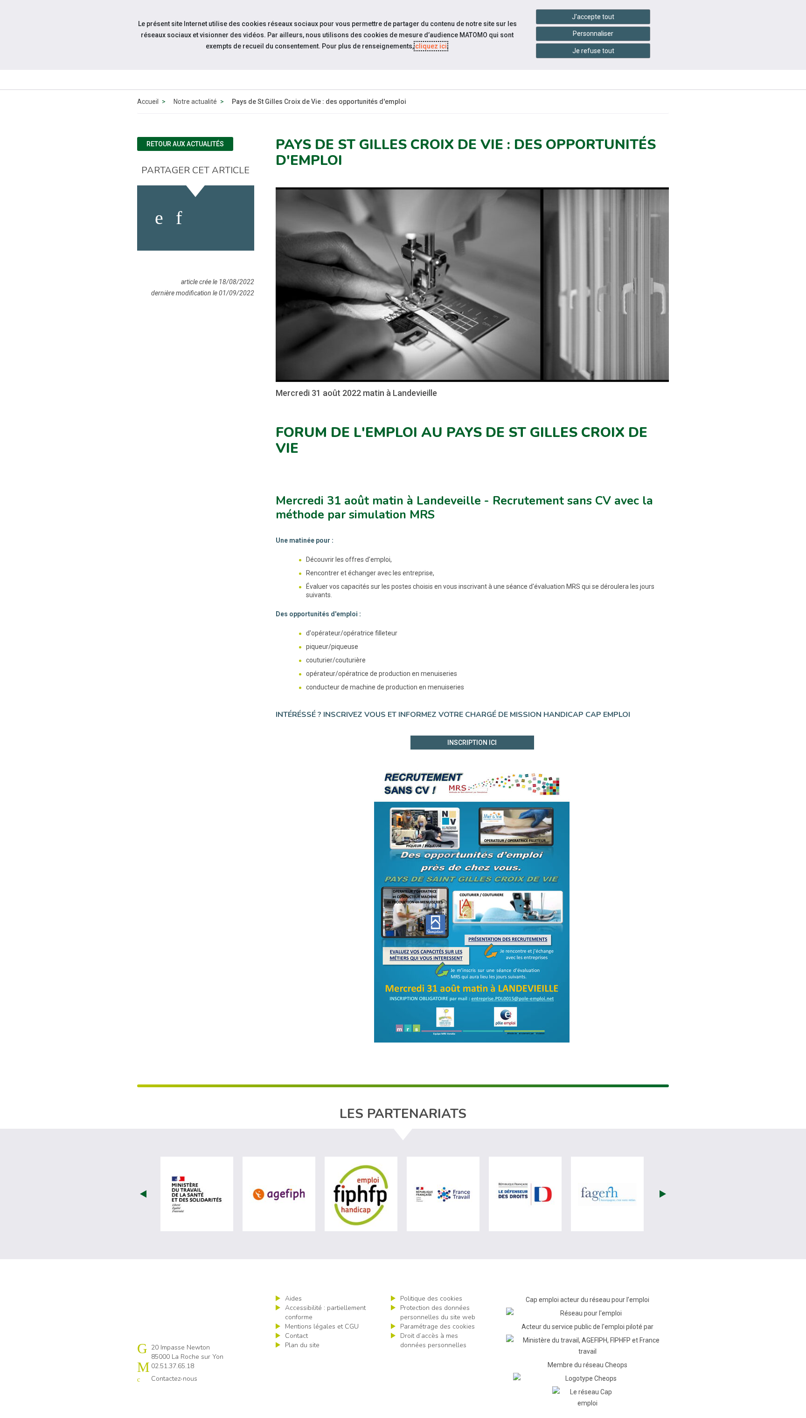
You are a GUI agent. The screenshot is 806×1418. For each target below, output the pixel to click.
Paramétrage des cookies (437, 1326)
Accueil (148, 101)
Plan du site (302, 1345)
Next (663, 1194)
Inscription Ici (472, 742)
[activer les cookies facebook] (159, 218)
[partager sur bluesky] (229, 218)
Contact (296, 1335)
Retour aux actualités (185, 144)
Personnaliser (593, 33)
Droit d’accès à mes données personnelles (433, 1340)
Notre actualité (195, 101)
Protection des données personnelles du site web (437, 1312)
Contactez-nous (174, 1378)
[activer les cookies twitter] (202, 218)
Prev (143, 1194)
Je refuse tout (593, 51)
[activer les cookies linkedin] (179, 218)
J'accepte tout (593, 16)
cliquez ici (431, 46)
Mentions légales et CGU (322, 1326)
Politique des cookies (431, 1298)
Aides (293, 1298)
